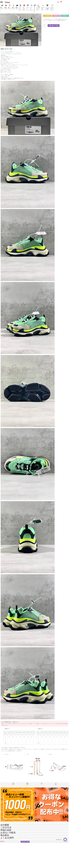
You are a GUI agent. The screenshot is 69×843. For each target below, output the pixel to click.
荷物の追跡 (5, 830)
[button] (39, 7)
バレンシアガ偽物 (8, 51)
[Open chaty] (65, 839)
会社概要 (4, 825)
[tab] (47, 16)
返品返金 (4, 835)
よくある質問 (7, 837)
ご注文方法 (5, 827)
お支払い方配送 (8, 832)
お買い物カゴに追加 (53, 25)
